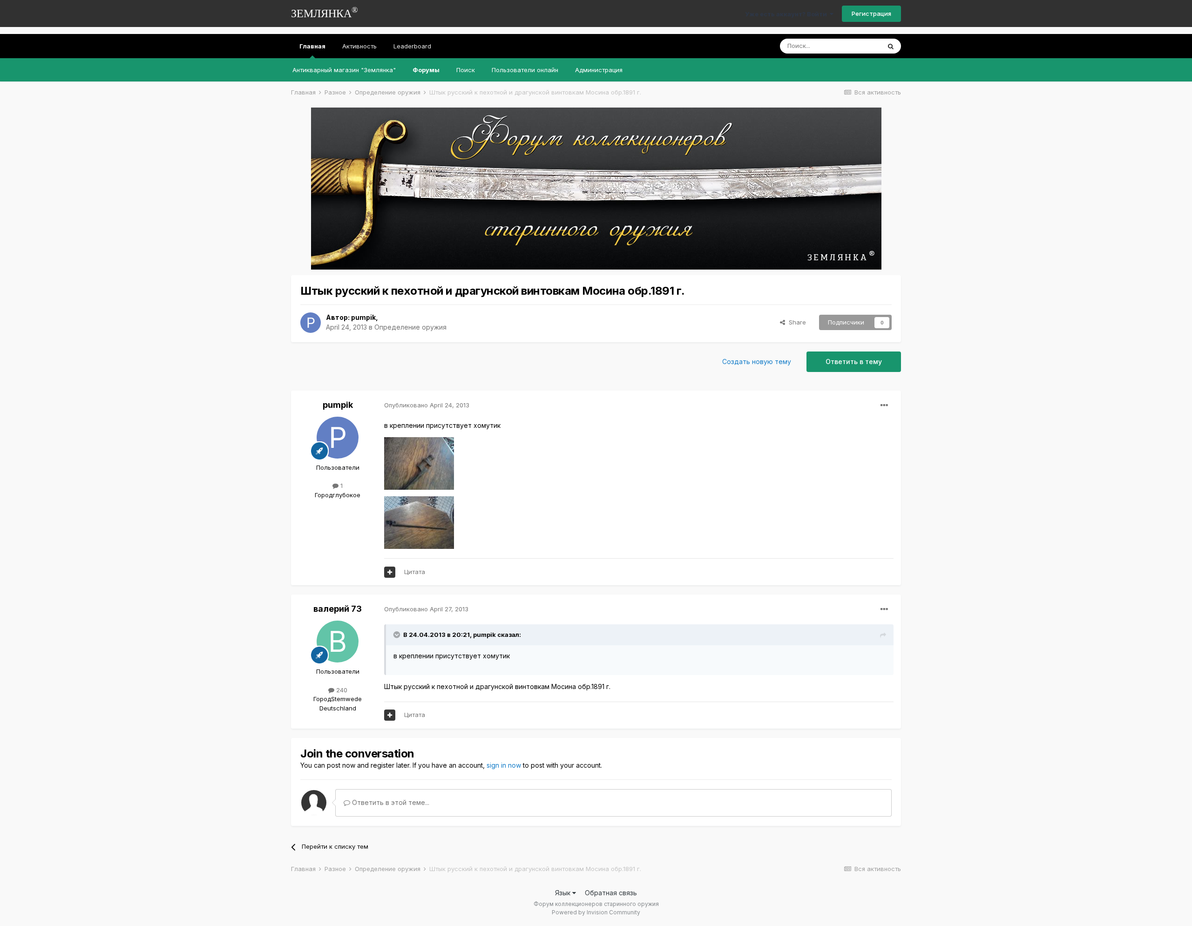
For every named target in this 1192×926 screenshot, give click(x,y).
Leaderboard (412, 46)
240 (340, 690)
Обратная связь (611, 893)
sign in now (504, 765)
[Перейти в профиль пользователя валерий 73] (338, 641)
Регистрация (871, 13)
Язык (563, 893)
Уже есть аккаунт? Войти (787, 14)
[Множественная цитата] (389, 572)
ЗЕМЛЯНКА (324, 12)
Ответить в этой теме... (389, 802)
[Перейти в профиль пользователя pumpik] (310, 322)
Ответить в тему (854, 361)
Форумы (426, 70)
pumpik (363, 317)
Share (795, 322)
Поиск (465, 70)
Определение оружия (410, 327)
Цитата (414, 571)
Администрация (599, 70)
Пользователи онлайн (525, 70)
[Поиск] (890, 46)
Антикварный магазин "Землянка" (344, 70)
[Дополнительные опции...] (884, 405)
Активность (359, 46)
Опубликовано (426, 405)
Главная (312, 46)
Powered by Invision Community (596, 912)
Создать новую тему (756, 361)
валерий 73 (337, 609)
